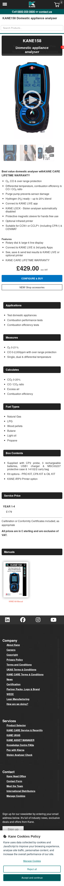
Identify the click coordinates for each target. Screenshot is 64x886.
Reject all (32, 869)
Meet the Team (15, 786)
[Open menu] (5, 5)
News (10, 679)
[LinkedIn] (7, 620)
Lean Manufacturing (18, 699)
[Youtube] (53, 620)
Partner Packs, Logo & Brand (23, 689)
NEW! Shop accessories (32, 287)
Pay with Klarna (15, 750)
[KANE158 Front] (11, 160)
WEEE (10, 694)
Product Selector (16, 725)
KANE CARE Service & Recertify (25, 730)
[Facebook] (22, 620)
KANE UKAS (13, 735)
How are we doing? (17, 704)
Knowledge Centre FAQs (20, 745)
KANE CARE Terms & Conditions (25, 674)
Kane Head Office (16, 776)
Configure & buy (32, 278)
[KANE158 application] (47, 160)
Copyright (12, 654)
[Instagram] (38, 620)
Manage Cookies (16, 796)
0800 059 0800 (26, 11)
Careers (11, 649)
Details (16, 46)
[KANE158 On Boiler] (29, 160)
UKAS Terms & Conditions (21, 669)
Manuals (16, 51)
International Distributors (21, 791)
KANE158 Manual (16, 601)
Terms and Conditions (19, 664)
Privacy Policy (15, 659)
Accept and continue (32, 877)
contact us (45, 11)
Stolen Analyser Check (19, 754)
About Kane (13, 644)
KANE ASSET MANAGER (20, 740)
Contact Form (14, 781)
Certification (14, 684)
